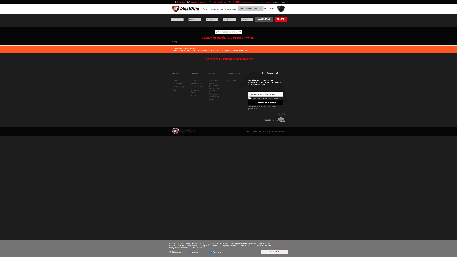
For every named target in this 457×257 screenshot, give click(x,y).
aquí (204, 247)
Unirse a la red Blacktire (196, 91)
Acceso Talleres (197, 87)
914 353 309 (237, 2)
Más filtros (264, 19)
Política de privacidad (213, 84)
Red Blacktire (196, 83)
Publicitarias (217, 252)
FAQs (174, 90)
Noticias (194, 95)
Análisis (195, 252)
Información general (214, 90)
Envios (174, 80)
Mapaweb (232, 80)
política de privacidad (271, 98)
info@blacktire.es (219, 2)
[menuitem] (206, 9)
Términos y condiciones (214, 95)
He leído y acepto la (264, 98)
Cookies (212, 99)
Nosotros (194, 80)
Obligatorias (176, 252)
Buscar (281, 19)
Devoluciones (177, 83)
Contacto (275, 2)
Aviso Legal (213, 80)
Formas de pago (178, 87)
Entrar (283, 2)
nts (284, 131)
